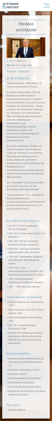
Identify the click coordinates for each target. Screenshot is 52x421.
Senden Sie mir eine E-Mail (20, 65)
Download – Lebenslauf (18, 71)
